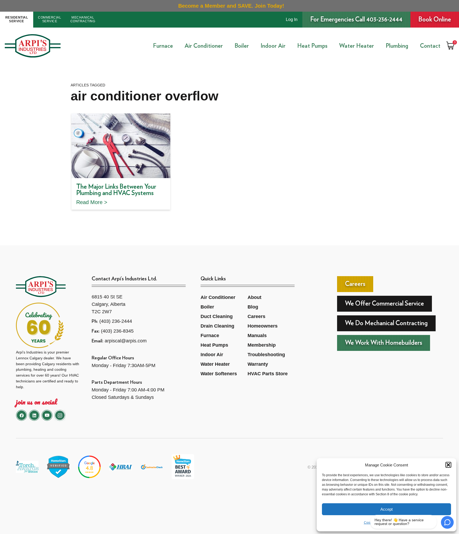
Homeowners (263, 326)
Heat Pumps (312, 46)
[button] (448, 464)
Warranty (258, 364)
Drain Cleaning (217, 326)
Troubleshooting (266, 354)
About (254, 297)
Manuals (257, 335)
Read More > (91, 202)
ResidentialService (16, 19)
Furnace (163, 46)
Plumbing (397, 46)
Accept (386, 509)
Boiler (242, 46)
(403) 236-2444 (115, 321)
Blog (253, 307)
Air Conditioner (204, 46)
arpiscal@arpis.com (126, 340)
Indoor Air (273, 46)
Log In (292, 19)
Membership (262, 345)
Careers (256, 316)
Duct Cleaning (217, 316)
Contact (430, 46)
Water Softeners (219, 373)
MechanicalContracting (82, 19)
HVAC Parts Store (268, 373)
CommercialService (49, 19)
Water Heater (356, 46)
